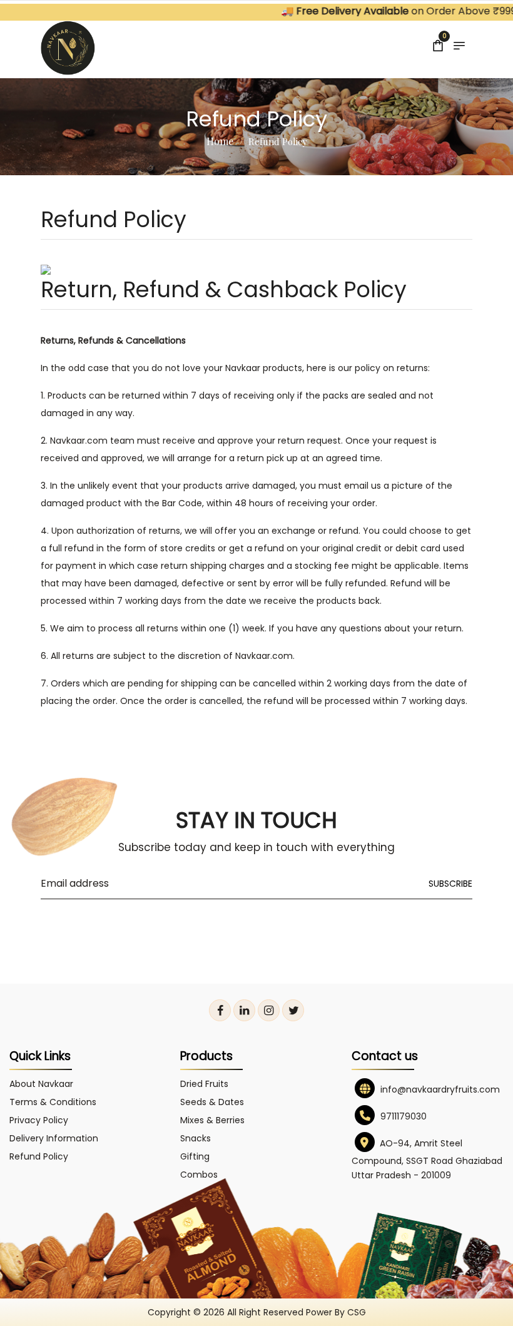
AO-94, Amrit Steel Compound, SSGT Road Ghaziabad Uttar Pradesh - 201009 (427, 1159)
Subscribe (450, 883)
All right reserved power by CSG (296, 1312)
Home (219, 141)
